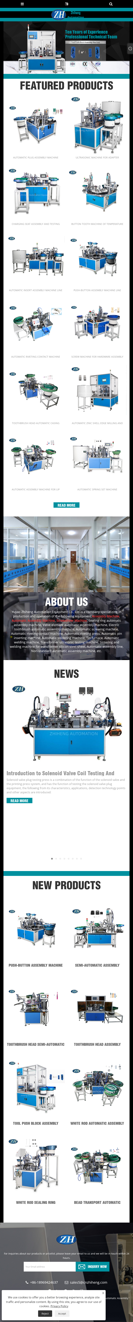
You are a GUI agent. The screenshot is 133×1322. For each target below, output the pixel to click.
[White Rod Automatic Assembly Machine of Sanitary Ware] (97, 1087)
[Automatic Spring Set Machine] (97, 456)
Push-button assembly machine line (97, 290)
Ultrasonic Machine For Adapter (97, 157)
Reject (45, 1313)
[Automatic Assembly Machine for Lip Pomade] (36, 456)
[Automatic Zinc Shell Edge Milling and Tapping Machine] (97, 390)
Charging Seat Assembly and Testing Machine (36, 224)
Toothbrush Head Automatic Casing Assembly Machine (35, 423)
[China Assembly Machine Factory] (66, 47)
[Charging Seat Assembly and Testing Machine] (36, 191)
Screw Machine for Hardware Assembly (97, 356)
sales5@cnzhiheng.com (88, 1282)
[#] (66, 554)
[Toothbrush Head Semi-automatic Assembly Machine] (36, 1007)
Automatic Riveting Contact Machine (35, 356)
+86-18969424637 (44, 1282)
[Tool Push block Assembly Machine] (36, 1087)
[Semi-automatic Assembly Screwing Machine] (97, 928)
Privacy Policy (59, 1306)
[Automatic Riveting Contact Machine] (36, 323)
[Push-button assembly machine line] (97, 257)
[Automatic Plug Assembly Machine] (36, 124)
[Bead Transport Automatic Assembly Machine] (97, 1166)
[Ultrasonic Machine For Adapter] (97, 124)
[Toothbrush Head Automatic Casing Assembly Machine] (36, 390)
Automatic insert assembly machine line (35, 290)
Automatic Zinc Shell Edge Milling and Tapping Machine (97, 423)
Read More (67, 505)
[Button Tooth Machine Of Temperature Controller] (97, 191)
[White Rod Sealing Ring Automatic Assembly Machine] (36, 1166)
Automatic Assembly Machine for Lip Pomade (36, 489)
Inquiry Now (97, 1266)
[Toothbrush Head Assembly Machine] (97, 1007)
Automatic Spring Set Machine (97, 489)
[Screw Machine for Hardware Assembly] (97, 323)
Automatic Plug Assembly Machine (35, 157)
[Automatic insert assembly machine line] (36, 257)
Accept (62, 1313)
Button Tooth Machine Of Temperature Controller (97, 224)
